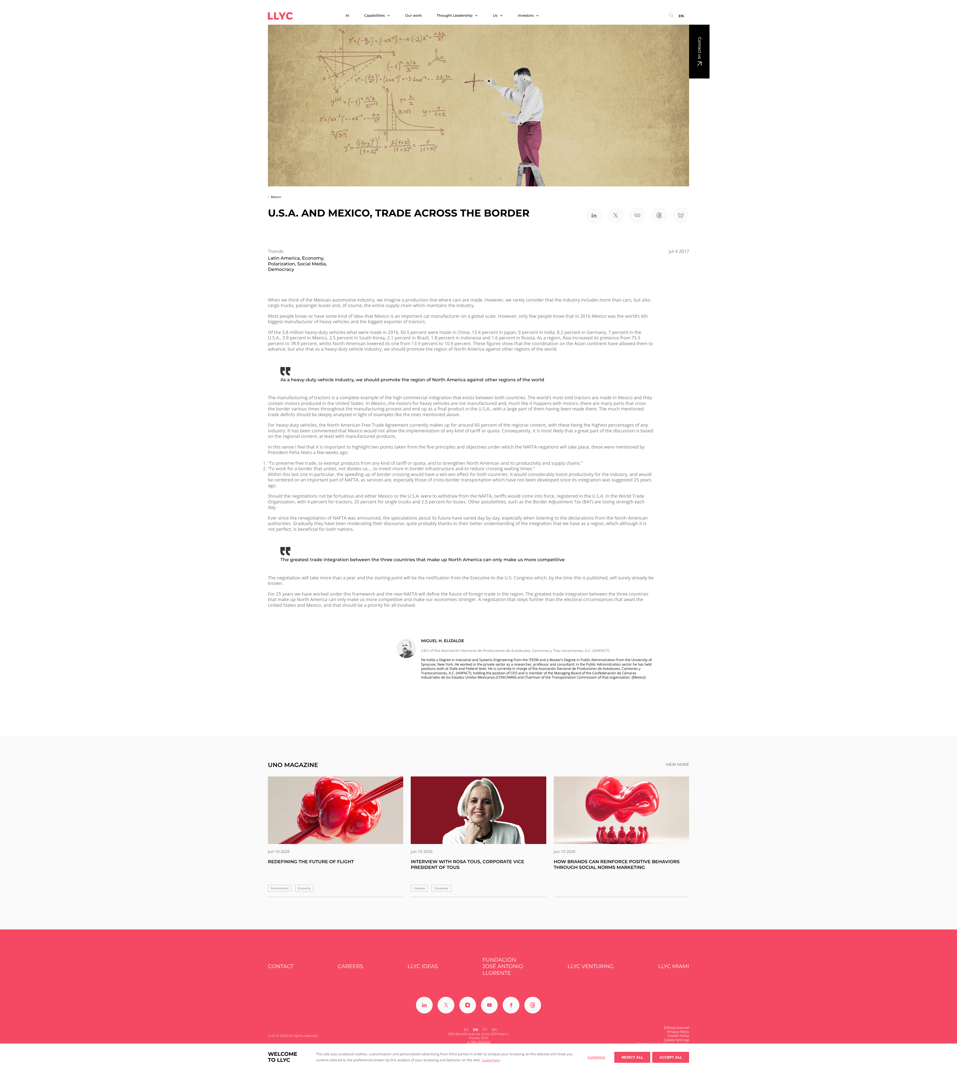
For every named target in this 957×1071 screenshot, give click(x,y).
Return (276, 197)
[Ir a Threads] (532, 1005)
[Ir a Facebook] (511, 1005)
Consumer (441, 888)
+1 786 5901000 (478, 1042)
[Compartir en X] (615, 215)
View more (677, 764)
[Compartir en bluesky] (680, 215)
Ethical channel (676, 1028)
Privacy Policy (678, 1032)
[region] (478, 1057)
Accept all (670, 1057)
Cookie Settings (676, 1040)
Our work (413, 15)
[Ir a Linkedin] (424, 1005)
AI (347, 15)
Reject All (632, 1057)
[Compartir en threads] (659, 215)
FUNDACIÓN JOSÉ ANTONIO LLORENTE (502, 966)
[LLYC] (280, 16)
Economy (304, 888)
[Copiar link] (637, 215)
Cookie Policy (491, 1060)
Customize (596, 1057)
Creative (419, 888)
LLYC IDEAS (422, 966)
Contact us (699, 48)
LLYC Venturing (590, 966)
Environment (280, 888)
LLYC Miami (673, 966)
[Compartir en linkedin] (594, 215)
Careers (350, 966)
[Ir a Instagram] (467, 1005)
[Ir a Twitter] (446, 1005)
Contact (281, 966)
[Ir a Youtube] (489, 1005)
